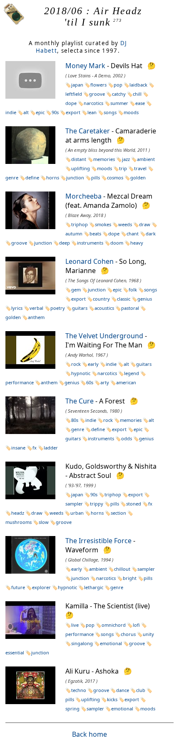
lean (92, 112)
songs (110, 112)
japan (77, 85)
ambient (146, 159)
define (32, 177)
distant (78, 159)
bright (130, 578)
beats (95, 233)
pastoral (130, 308)
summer (119, 103)
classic (123, 299)
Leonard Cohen (89, 261)
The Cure (79, 401)
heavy (136, 243)
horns (52, 177)
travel (140, 168)
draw (144, 224)
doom (116, 243)
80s (74, 420)
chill (137, 94)
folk (133, 289)
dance (122, 690)
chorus (128, 634)
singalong (82, 643)
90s (55, 112)
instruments (90, 243)
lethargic (93, 587)
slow (44, 522)
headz (17, 513)
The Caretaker (87, 130)
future (18, 587)
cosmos (115, 177)
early (93, 364)
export (73, 112)
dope (113, 233)
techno (78, 690)
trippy (96, 503)
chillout (122, 569)
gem (76, 289)
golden (138, 177)
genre (77, 429)
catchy (119, 94)
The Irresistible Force (98, 540)
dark (151, 233)
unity (148, 634)
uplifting (80, 168)
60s (89, 382)
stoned (133, 503)
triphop (79, 224)
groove (97, 94)
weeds (125, 224)
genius (144, 299)
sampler (146, 569)
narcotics (93, 103)
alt (26, 112)
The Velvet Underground (104, 335)
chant (133, 233)
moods (131, 112)
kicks (112, 699)
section (118, 513)
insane (18, 447)
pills (95, 177)
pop (118, 85)
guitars (79, 308)
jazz (126, 159)
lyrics (16, 308)
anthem (36, 317)
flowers (98, 85)
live (75, 625)
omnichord (114, 625)
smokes (103, 224)
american (126, 382)
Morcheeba (83, 196)
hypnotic (80, 373)
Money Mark (85, 65)
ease (140, 103)
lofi (136, 625)
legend (131, 373)
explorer (41, 587)
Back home (89, 734)
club (140, 690)
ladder (51, 447)
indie (111, 364)
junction (75, 177)
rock (76, 364)
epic (40, 112)
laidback (138, 85)
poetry (57, 308)
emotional (111, 643)
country (101, 299)
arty (104, 382)
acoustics (104, 308)
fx (34, 447)
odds (126, 438)
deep (64, 243)
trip (123, 168)
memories (104, 159)
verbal (36, 308)
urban (77, 513)
